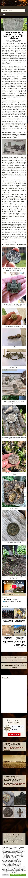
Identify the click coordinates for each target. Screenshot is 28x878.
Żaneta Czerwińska (11, 40)
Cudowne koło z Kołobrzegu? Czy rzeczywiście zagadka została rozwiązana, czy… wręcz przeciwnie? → (14, 658)
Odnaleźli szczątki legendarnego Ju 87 (20, 621)
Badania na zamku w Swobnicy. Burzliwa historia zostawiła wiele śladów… (14, 35)
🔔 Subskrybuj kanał (14, 734)
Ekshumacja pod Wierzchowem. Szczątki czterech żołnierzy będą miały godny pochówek (8, 640)
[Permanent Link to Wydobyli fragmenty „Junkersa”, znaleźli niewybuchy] (8, 613)
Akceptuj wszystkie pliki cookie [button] (17, 874)
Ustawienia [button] (5, 874)
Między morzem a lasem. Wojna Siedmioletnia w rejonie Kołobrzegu (14, 785)
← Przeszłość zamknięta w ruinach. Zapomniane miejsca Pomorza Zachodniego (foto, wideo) (14, 665)
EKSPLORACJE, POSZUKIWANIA (13, 41)
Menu (4, 14)
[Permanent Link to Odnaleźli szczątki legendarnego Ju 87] (20, 613)
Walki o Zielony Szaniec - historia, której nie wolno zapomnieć (14, 749)
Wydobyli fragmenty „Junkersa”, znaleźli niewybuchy (8, 622)
